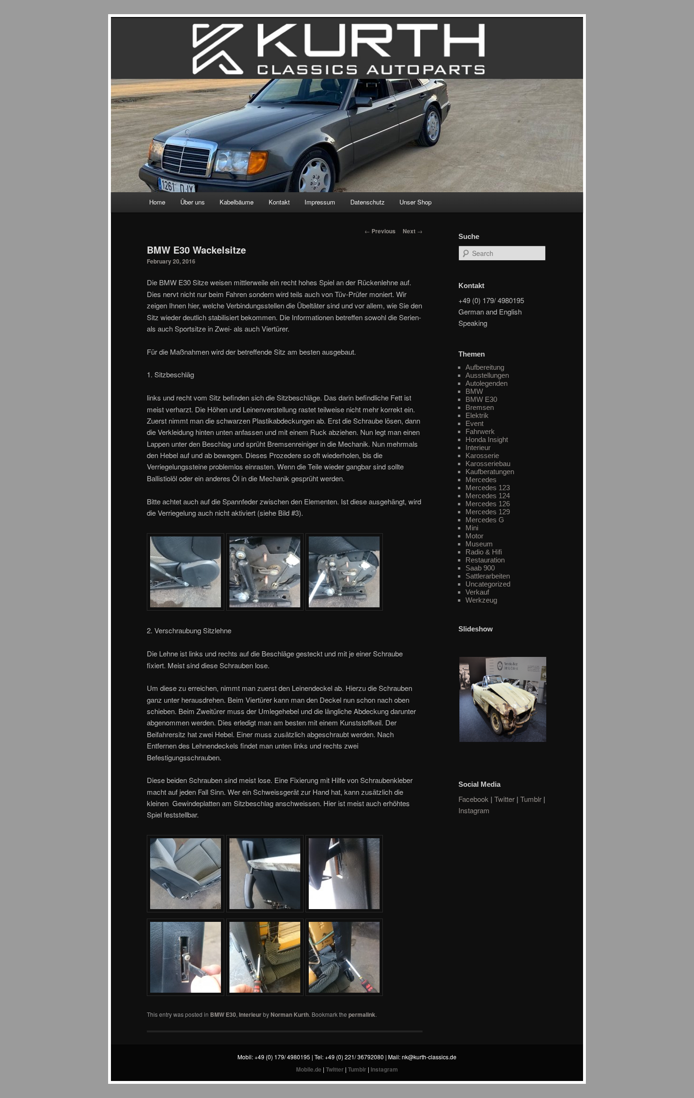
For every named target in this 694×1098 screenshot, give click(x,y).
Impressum (320, 201)
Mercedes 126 (487, 504)
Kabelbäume (237, 201)
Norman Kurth (290, 1014)
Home (157, 201)
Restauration (485, 560)
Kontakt (279, 201)
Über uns (192, 201)
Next (413, 231)
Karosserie (482, 455)
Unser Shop (415, 201)
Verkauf (477, 592)
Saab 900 (480, 568)
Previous (380, 231)
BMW (474, 391)
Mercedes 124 (487, 496)
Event (474, 423)
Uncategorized (487, 584)
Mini (471, 528)
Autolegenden (486, 383)
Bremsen (479, 407)
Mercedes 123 (487, 488)
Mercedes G (484, 520)
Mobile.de (309, 1069)
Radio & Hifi (483, 552)
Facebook (473, 799)
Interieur (250, 1014)
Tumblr (531, 799)
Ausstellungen (487, 375)
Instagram (474, 810)
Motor (474, 536)
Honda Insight (486, 439)
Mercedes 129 (487, 512)
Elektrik (477, 415)
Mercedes (481, 480)
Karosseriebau (487, 464)
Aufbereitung (484, 367)
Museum (479, 544)
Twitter (504, 799)
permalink (361, 1014)
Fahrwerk (480, 431)
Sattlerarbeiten (487, 576)
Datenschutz (367, 201)
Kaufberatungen (489, 472)
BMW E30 (223, 1014)
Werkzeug (481, 600)
